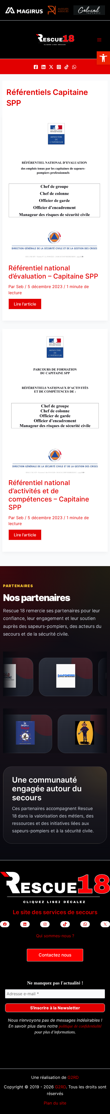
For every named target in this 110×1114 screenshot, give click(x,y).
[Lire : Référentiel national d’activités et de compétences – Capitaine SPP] (55, 403)
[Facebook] (36, 67)
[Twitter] (51, 67)
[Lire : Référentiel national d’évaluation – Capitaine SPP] (55, 188)
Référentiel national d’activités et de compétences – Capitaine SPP (48, 495)
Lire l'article (25, 304)
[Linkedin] (43, 67)
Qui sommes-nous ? (55, 935)
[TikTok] (66, 67)
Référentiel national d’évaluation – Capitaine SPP (53, 272)
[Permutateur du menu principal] (99, 39)
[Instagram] (59, 67)
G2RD (73, 1077)
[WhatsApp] (74, 67)
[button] (103, 58)
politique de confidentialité (80, 1026)
